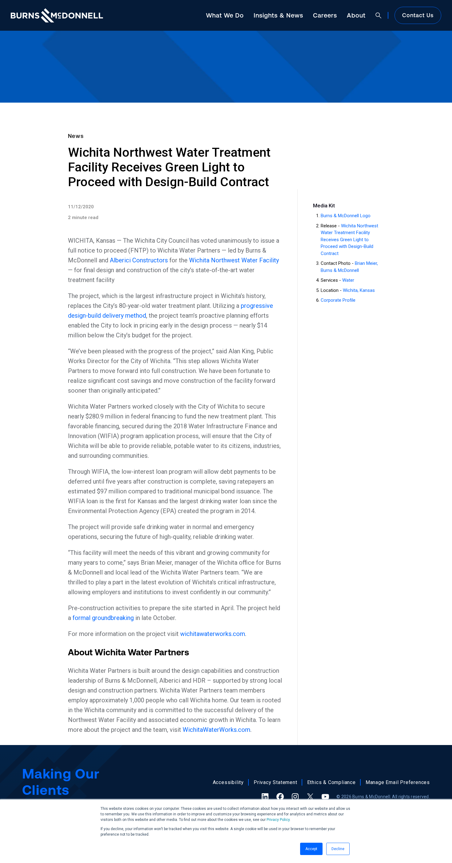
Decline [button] (337, 849)
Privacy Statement (275, 782)
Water (348, 280)
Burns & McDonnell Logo (346, 215)
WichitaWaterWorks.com (216, 729)
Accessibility (228, 782)
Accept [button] (311, 849)
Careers (325, 15)
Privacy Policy (278, 820)
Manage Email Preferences (398, 782)
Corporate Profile (338, 300)
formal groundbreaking (103, 618)
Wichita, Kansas (359, 290)
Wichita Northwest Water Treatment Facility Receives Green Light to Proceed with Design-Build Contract (349, 239)
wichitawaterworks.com (212, 633)
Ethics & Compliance (331, 782)
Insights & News (278, 15)
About (356, 15)
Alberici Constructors (139, 260)
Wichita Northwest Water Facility (234, 260)
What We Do (225, 15)
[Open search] (378, 15)
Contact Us (418, 15)
